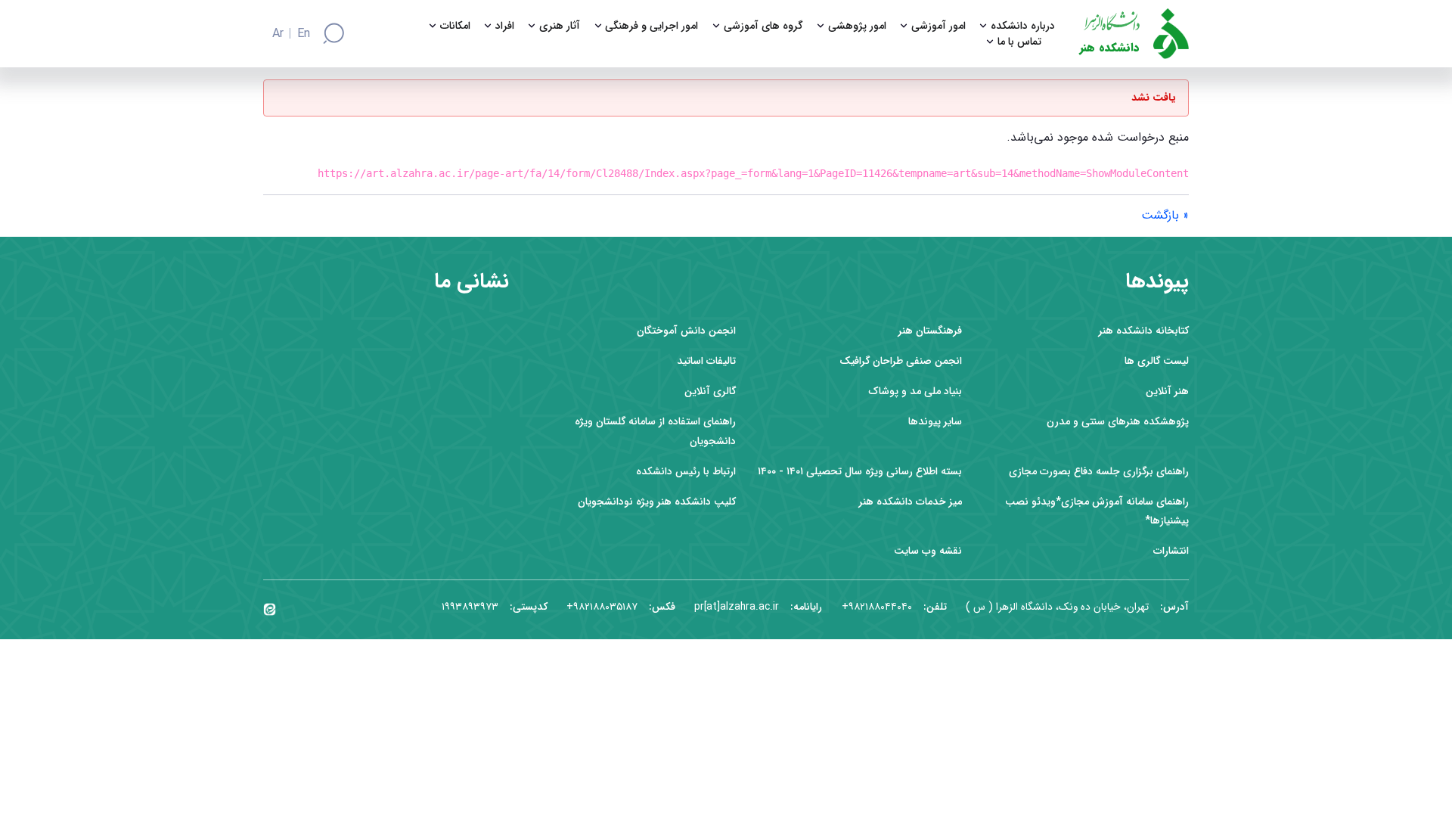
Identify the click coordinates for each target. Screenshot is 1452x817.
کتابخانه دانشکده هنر (1144, 331)
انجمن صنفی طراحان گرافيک (900, 361)
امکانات (455, 26)
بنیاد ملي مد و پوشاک (915, 391)
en (303, 34)
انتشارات (1171, 551)
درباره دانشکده (1023, 26)
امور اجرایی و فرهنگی (651, 26)
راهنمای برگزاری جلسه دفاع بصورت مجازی (1099, 472)
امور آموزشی (938, 26)
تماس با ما (1019, 42)
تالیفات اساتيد (706, 361)
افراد (504, 26)
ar (278, 34)
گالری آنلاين (710, 391)
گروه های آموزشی (763, 26)
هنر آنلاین (1167, 391)
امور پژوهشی (857, 26)
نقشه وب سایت (928, 551)
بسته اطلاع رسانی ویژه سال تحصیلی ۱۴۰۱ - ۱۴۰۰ (860, 472)
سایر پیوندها (935, 422)
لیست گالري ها (1157, 361)
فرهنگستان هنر (930, 331)
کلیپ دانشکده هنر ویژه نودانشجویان (657, 502)
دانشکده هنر (1109, 48)
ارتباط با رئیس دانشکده (686, 472)
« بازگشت (1165, 215)
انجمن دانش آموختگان (686, 331)
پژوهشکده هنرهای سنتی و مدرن (1118, 422)
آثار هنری (559, 26)
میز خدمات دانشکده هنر (910, 502)
